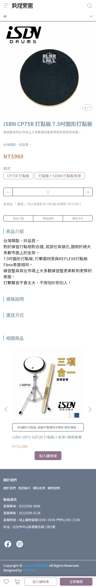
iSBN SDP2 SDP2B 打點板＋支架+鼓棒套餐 (47, 437)
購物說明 (54, 488)
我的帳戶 (24, 488)
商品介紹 (18, 218)
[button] (90, 409)
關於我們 (9, 488)
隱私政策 (39, 488)
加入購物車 (40, 581)
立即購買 (76, 581)
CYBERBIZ (30, 570)
